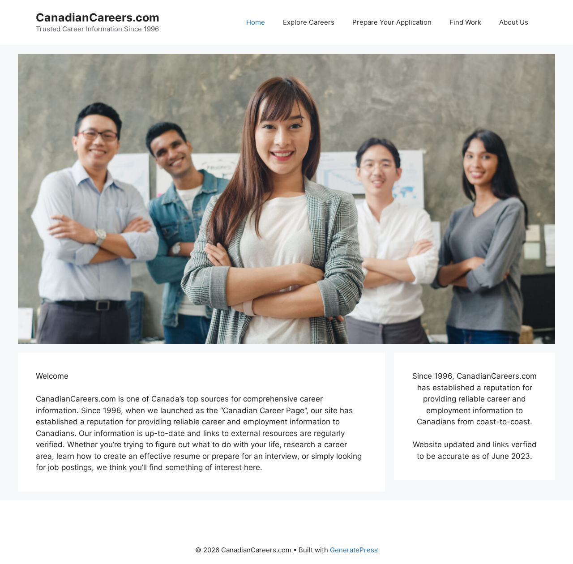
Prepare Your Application (392, 22)
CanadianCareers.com (97, 17)
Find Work (465, 22)
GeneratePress (354, 550)
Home (255, 22)
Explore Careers (308, 22)
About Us (513, 22)
